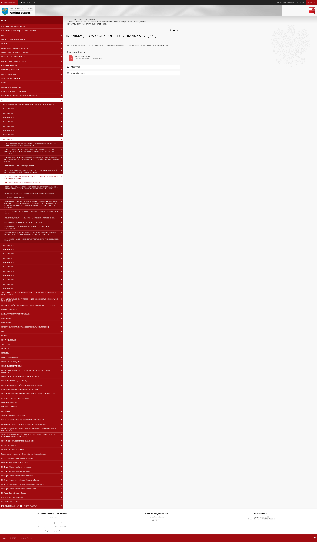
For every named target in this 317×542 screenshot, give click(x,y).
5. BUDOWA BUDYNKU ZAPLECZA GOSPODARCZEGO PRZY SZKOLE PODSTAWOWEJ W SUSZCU (31, 212)
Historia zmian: (78, 73)
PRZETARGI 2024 (8, 117)
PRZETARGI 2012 (8, 271)
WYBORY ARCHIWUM (8, 445)
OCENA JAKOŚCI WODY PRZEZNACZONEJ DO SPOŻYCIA (20, 376)
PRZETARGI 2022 (8, 126)
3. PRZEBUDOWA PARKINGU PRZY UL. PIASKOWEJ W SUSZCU (23, 222)
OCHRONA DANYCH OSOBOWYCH (13, 39)
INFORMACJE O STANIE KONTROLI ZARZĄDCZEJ (17, 441)
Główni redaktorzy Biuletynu (52, 513)
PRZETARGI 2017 (8, 249)
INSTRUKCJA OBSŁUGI (8, 340)
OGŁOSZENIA (5, 349)
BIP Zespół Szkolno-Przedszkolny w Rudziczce (16, 467)
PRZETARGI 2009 (8, 288)
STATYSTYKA (5, 344)
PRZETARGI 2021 (8, 130)
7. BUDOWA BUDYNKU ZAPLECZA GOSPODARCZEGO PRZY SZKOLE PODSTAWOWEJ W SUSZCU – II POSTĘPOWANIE (31, 177)
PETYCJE (4, 83)
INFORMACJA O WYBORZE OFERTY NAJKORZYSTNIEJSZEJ (22, 183)
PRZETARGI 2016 (8, 254)
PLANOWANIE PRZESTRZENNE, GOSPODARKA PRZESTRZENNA (22, 420)
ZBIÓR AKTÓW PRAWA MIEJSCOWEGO (14, 415)
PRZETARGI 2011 (8, 275)
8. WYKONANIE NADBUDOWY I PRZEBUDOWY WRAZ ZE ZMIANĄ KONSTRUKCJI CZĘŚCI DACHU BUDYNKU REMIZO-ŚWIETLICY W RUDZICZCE (31, 171)
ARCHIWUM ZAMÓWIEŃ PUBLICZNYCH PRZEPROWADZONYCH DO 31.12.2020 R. (29, 305)
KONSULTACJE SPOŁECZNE (10, 70)
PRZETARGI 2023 (8, 122)
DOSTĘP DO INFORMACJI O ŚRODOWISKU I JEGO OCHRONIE (21, 385)
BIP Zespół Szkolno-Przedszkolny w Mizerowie (17, 476)
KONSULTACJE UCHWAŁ (9, 65)
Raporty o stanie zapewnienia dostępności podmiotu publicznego (23, 454)
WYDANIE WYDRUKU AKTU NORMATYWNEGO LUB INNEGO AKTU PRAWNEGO (28, 394)
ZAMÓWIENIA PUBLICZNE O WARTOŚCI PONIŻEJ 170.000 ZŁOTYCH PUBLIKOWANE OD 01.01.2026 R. (29, 294)
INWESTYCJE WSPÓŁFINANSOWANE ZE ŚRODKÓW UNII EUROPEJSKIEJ (25, 327)
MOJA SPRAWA (6, 318)
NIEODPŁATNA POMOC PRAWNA (12, 450)
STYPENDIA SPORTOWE (9, 402)
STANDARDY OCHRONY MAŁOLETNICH (14, 463)
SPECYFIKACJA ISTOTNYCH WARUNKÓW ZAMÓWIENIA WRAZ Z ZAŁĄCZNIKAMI (29, 193)
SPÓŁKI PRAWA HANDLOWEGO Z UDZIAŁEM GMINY (19, 96)
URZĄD (3, 35)
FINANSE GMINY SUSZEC (9, 74)
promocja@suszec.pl (55, 523)
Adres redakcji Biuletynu (157, 513)
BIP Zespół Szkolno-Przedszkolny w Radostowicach (18, 489)
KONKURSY (5, 353)
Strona (69, 20)
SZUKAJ (4, 336)
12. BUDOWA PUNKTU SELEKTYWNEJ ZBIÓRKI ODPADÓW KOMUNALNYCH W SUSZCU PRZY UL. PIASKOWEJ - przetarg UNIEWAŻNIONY (31, 144)
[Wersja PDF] (170, 30)
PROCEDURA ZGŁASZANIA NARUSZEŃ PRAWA (17, 458)
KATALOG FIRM (6, 323)
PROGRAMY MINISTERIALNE (10, 502)
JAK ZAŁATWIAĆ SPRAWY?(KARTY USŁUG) (15, 314)
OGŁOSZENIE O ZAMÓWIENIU (14, 197)
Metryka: (75, 66)
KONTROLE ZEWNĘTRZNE (10, 407)
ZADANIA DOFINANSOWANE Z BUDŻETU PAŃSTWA (19, 506)
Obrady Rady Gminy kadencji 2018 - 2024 (15, 52)
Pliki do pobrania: (76, 52)
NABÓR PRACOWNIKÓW (9, 357)
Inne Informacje (261, 513)
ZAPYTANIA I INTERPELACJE (10, 78)
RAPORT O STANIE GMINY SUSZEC (13, 57)
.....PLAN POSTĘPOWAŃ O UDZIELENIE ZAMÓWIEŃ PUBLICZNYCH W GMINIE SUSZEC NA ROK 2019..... (31, 240)
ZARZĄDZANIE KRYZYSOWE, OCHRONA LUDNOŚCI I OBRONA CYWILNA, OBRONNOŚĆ (25, 371)
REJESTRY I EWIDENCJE (9, 310)
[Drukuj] (173, 30)
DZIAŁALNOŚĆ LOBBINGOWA (11, 87)
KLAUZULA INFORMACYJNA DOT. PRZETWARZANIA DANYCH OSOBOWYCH (28, 104)
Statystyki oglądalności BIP (261, 517)
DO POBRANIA (6, 411)
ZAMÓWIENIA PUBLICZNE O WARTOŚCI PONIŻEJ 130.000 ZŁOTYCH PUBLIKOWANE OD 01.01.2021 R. (29, 300)
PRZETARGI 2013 (8, 267)
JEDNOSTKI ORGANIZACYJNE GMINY (13, 91)
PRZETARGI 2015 (8, 258)
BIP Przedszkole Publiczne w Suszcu (13, 493)
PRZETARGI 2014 (8, 262)
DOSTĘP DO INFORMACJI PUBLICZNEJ (14, 381)
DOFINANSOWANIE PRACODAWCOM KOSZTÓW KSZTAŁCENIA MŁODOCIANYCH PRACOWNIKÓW (28, 429)
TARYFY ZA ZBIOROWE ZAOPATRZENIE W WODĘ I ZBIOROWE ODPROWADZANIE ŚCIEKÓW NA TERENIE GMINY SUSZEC (28, 436)
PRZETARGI (5, 100)
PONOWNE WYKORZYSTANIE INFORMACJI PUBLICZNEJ (19, 389)
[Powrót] (178, 30)
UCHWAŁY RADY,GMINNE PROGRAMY (14, 61)
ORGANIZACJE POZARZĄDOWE (11, 366)
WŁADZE (4, 44)
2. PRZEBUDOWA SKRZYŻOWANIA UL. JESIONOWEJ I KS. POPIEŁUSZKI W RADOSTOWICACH (26, 227)
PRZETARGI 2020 (8, 135)
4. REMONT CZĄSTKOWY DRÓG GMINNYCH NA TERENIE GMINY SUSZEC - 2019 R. (29, 218)
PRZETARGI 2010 (8, 280)
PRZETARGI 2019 (8, 139)
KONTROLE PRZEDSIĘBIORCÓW (12, 497)
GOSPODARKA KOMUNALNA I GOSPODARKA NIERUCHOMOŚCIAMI (24, 424)
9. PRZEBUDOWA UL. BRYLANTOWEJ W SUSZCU (19, 166)
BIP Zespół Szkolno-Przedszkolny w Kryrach (16, 471)
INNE (3, 331)
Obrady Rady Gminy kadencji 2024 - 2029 (15, 48)
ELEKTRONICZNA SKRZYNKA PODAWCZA (15, 398)
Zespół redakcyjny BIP (52, 531)
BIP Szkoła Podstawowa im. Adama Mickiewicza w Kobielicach (22, 484)
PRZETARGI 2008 (8, 284)
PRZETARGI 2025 (8, 113)
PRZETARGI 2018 (8, 245)
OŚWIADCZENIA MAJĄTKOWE (11, 362)
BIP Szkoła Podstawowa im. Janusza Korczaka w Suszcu (20, 480)
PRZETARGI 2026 (8, 109)
